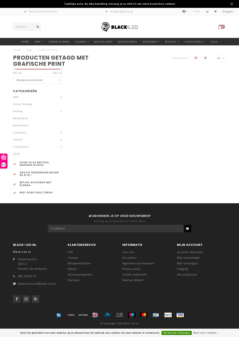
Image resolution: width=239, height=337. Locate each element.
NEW (37, 41)
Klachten (74, 280)
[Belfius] (71, 315)
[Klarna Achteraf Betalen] (119, 315)
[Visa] (180, 315)
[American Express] (58, 315)
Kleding (80, 41)
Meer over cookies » (206, 333)
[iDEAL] (95, 315)
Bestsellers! (103, 41)
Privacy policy (131, 269)
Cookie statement (134, 274)
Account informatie (190, 252)
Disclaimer (129, 257)
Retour (72, 269)
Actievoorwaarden (80, 274)
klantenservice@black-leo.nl (37, 283)
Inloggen (227, 11)
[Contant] (83, 315)
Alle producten (187, 274)
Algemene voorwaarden (138, 263)
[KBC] (107, 315)
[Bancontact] (156, 315)
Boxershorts (127, 41)
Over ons (128, 252)
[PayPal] (168, 315)
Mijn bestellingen (188, 257)
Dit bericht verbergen (176, 333)
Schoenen (149, 41)
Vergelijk (182, 269)
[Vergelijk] (207, 11)
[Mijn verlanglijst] (215, 11)
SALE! (214, 41)
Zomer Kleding (59, 41)
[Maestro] (131, 315)
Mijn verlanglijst (187, 263)
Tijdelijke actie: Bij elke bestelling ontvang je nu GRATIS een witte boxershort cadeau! (119, 3)
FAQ (70, 252)
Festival (170, 41)
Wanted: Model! (133, 280)
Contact (73, 257)
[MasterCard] (143, 315)
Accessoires (193, 41)
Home (25, 41)
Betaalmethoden (79, 263)
